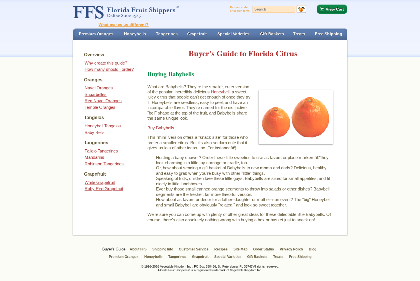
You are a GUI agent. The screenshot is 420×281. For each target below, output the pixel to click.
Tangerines (177, 257)
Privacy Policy (291, 249)
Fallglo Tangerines (101, 150)
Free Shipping (300, 257)
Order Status (263, 249)
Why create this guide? (106, 63)
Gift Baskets (257, 257)
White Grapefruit (100, 182)
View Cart (335, 9)
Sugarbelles (96, 94)
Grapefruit (200, 257)
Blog (312, 249)
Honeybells (153, 257)
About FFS (138, 249)
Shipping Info (162, 249)
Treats (278, 257)
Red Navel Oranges (103, 100)
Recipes (221, 249)
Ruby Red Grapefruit (104, 188)
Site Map (240, 249)
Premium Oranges (124, 257)
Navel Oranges (99, 87)
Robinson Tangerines (104, 163)
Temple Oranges (100, 107)
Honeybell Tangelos (103, 125)
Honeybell (220, 91)
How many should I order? (109, 69)
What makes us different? (124, 24)
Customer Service (194, 249)
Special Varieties (227, 257)
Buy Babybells (160, 127)
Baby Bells (95, 132)
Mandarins (94, 157)
